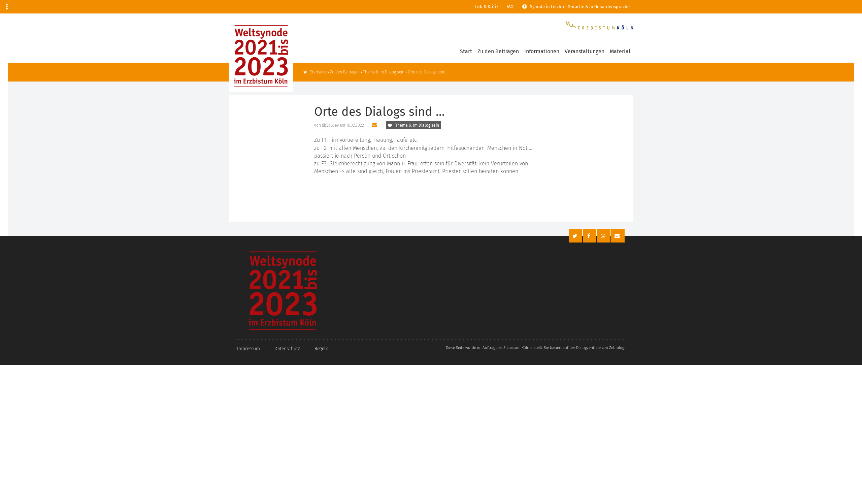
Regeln (321, 349)
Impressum (248, 349)
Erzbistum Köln (516, 347)
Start (466, 51)
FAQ (509, 6)
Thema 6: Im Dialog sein (383, 72)
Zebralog (616, 347)
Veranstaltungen (584, 51)
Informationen (541, 51)
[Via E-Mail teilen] (375, 125)
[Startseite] (261, 56)
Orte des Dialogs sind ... (428, 72)
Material (620, 51)
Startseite (318, 72)
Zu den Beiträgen (498, 51)
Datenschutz (287, 349)
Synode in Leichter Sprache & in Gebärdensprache (580, 6)
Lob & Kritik (487, 6)
